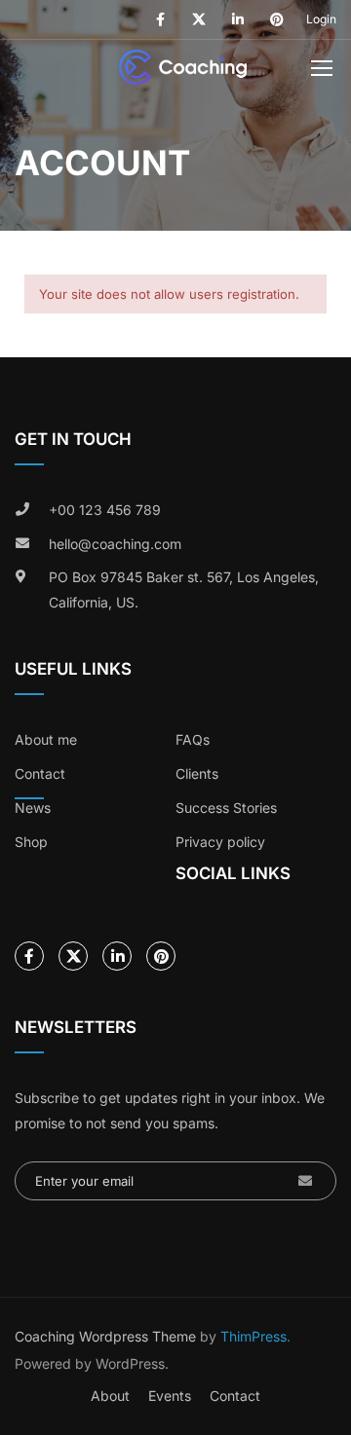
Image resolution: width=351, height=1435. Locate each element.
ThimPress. (255, 1336)
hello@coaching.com (115, 543)
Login (321, 19)
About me (46, 739)
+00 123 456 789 (105, 509)
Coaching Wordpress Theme (105, 1336)
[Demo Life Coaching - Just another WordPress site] (183, 72)
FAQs (193, 739)
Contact (235, 1395)
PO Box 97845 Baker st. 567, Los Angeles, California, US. (184, 589)
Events (169, 1395)
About (110, 1395)
